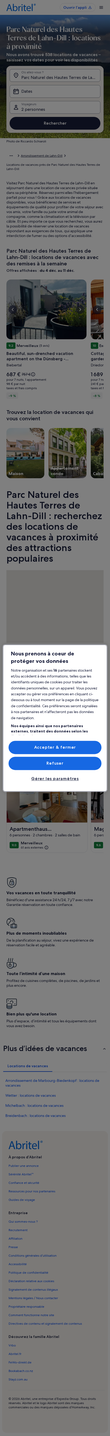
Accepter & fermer (55, 747)
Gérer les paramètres (55, 778)
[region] (55, 718)
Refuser (55, 763)
